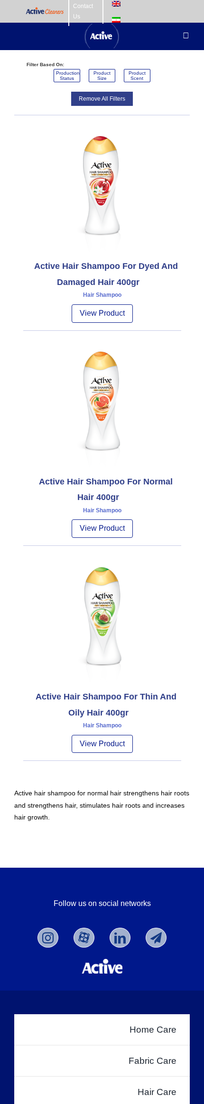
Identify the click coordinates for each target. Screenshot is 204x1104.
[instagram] (47, 938)
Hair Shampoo (102, 295)
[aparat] (84, 938)
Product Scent (137, 75)
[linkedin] (120, 938)
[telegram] (156, 938)
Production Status (68, 75)
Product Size (102, 75)
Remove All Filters (102, 98)
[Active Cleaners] (45, 12)
